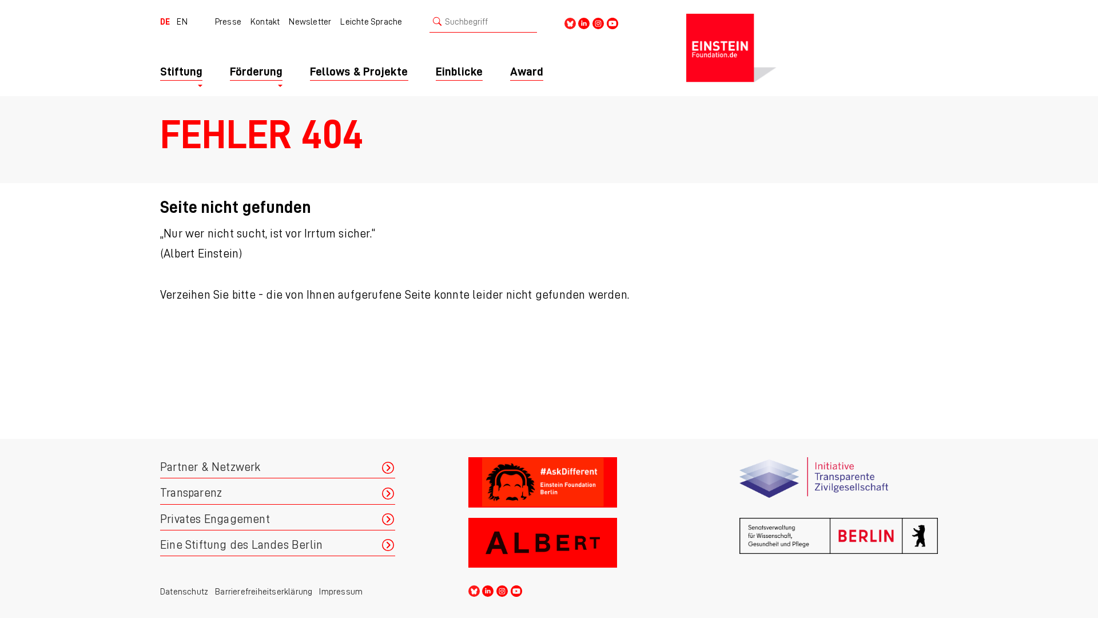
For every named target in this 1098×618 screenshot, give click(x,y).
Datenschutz (184, 591)
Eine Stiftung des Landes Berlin (241, 545)
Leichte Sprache (371, 21)
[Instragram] (598, 22)
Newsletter (310, 21)
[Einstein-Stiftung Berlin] (812, 48)
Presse (228, 21)
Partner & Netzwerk (210, 467)
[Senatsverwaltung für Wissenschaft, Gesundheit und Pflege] (838, 543)
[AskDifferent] (567, 482)
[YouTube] (612, 22)
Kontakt (265, 21)
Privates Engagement (215, 519)
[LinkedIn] (584, 22)
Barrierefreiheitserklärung (263, 591)
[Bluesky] (570, 22)
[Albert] (567, 543)
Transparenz (191, 493)
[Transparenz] (838, 482)
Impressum (341, 591)
